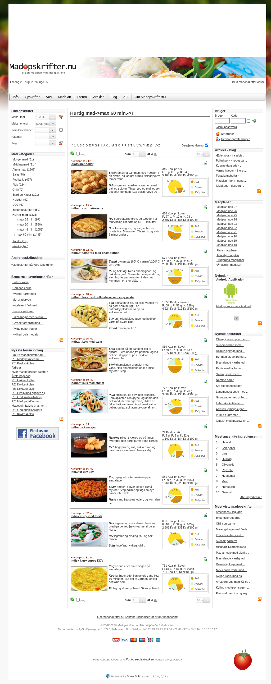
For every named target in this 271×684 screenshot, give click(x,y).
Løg (224, 453)
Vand (225, 481)
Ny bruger (227, 133)
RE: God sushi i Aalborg (27, 397)
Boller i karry (20, 282)
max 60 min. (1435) (29, 234)
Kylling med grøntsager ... (232, 587)
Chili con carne (21, 288)
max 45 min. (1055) (31, 229)
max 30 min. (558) (30, 224)
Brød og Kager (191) (25, 194)
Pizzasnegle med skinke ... (29, 317)
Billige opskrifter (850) (26, 209)
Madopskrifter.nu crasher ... (29, 405)
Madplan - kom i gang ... (231, 180)
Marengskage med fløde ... (233, 529)
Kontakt (130, 616)
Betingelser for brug (148, 616)
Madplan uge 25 (226, 215)
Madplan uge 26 (226, 211)
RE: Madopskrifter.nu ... (27, 401)
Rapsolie (227, 470)
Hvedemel (228, 475)
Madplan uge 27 (226, 206)
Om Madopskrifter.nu (110, 616)
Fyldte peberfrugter (24, 328)
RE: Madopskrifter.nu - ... (28, 359)
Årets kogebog (21, 376)
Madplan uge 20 (226, 236)
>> (155, 153)
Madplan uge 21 (226, 232)
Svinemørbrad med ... (230, 345)
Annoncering (169, 616)
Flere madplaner (226, 250)
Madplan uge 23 (226, 223)
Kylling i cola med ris (25, 334)
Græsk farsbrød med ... (27, 322)
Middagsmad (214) (24, 164)
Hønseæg (228, 486)
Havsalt (227, 442)
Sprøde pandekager (229, 385)
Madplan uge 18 (226, 244)
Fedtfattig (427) (22, 179)
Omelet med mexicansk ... (233, 420)
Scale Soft (133, 676)
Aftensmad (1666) (23, 169)
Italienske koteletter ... (230, 403)
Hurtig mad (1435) (24, 214)
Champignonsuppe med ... (233, 339)
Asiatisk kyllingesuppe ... (231, 409)
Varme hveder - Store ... (231, 170)
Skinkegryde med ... (229, 374)
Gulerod (227, 492)
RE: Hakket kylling (23, 380)
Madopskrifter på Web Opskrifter (32, 264)
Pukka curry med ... (228, 414)
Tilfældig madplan (227, 255)
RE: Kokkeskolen (23, 363)
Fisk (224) (19, 184)
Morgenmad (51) (23, 159)
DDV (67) (18, 204)
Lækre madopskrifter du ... (29, 354)
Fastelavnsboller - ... (229, 175)
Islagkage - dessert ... (230, 185)
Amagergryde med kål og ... (233, 581)
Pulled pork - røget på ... (231, 160)
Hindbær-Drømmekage (231, 546)
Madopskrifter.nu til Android (233, 306)
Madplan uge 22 (226, 227)
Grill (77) (18, 189)
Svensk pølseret (23, 311)
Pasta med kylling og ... (231, 368)
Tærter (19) (20, 241)
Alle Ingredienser (251, 497)
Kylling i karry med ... (25, 293)
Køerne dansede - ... (229, 165)
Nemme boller (225, 380)
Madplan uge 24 (226, 219)
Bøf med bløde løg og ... (231, 356)
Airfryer (16, 367)
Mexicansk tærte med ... (231, 570)
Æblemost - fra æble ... (230, 155)
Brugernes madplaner (230, 259)
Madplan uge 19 (226, 240)
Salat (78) (18, 174)
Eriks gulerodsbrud (228, 517)
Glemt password (226, 126)
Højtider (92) (20, 199)
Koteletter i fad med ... (26, 305)
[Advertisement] (140, 128)
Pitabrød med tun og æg (231, 593)
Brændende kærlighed (230, 362)
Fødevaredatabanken (140, 659)
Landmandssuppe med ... (232, 391)
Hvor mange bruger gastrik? (30, 371)
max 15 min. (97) (29, 219)
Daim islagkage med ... (230, 350)
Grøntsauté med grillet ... (232, 397)
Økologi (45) (20, 246)
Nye (82, 154)
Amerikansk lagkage (229, 511)
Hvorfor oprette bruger (235, 139)
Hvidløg (227, 459)
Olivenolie (228, 464)
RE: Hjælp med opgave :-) (28, 392)
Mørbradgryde (21, 299)
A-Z (157, 145)
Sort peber (228, 447)
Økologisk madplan (228, 264)
